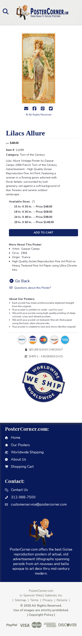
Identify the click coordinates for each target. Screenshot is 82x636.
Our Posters (20, 445)
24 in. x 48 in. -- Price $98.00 (33, 217)
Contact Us (19, 489)
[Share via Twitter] (50, 108)
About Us (18, 459)
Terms (34, 600)
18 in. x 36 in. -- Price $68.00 (33, 212)
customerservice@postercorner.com (39, 504)
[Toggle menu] (5, 11)
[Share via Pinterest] (42, 108)
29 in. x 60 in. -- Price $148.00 (34, 222)
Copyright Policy (41, 615)
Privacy (48, 600)
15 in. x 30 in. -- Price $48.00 (33, 206)
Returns (62, 600)
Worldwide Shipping (27, 452)
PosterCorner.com (41, 591)
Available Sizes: (22, 201)
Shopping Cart (22, 466)
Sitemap (20, 600)
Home (15, 437)
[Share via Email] (26, 108)
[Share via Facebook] (34, 108)
